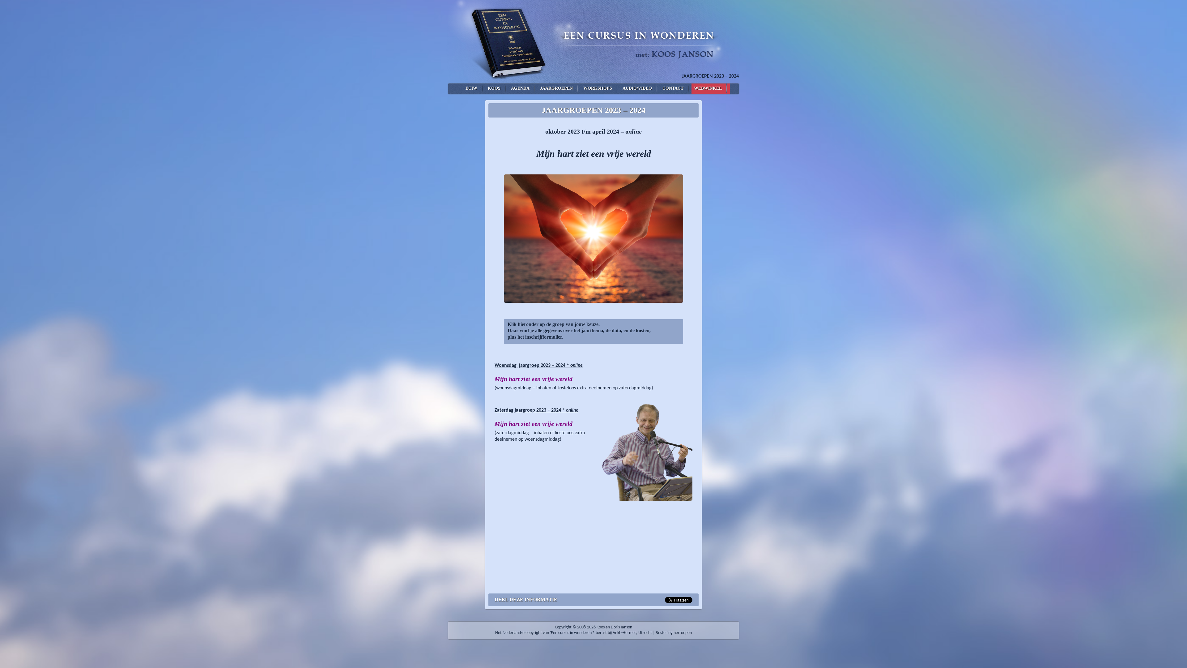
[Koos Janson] (593, 42)
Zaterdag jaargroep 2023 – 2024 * (536, 410)
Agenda (520, 88)
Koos (494, 88)
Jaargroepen (556, 88)
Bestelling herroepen (674, 633)
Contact (672, 88)
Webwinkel (708, 88)
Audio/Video (637, 88)
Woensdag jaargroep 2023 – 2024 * (539, 365)
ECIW (471, 88)
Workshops (597, 88)
